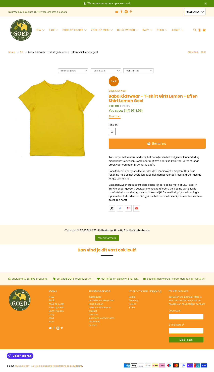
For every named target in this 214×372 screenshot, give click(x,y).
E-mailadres (176, 324)
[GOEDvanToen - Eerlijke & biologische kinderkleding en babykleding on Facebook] (121, 11)
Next (203, 52)
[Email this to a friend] (136, 208)
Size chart (115, 116)
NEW (38, 30)
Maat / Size (99, 70)
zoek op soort (72, 30)
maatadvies (95, 296)
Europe (132, 303)
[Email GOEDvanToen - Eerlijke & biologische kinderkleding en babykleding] (116, 11)
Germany (134, 300)
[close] (205, 3)
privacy (93, 325)
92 (21, 52)
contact (93, 310)
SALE (52, 30)
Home (11, 52)
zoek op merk (100, 30)
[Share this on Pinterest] (128, 208)
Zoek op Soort (68, 70)
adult (176, 30)
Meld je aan (186, 339)
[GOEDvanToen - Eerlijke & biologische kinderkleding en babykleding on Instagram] (126, 11)
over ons (93, 314)
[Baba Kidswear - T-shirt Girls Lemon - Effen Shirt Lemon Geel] (56, 118)
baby (146, 30)
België (132, 296)
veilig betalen (96, 303)
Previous (193, 52)
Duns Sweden (126, 30)
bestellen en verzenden (101, 300)
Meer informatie (107, 238)
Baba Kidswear (117, 90)
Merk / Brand (132, 70)
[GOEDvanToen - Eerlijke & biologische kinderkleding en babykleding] (21, 30)
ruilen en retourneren (100, 307)
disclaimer (94, 321)
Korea (132, 307)
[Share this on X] (112, 208)
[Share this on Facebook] (120, 208)
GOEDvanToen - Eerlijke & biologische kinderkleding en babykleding (48, 366)
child (160, 30)
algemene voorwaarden (101, 317)
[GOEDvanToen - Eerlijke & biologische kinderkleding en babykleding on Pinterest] (130, 11)
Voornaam (175, 310)
